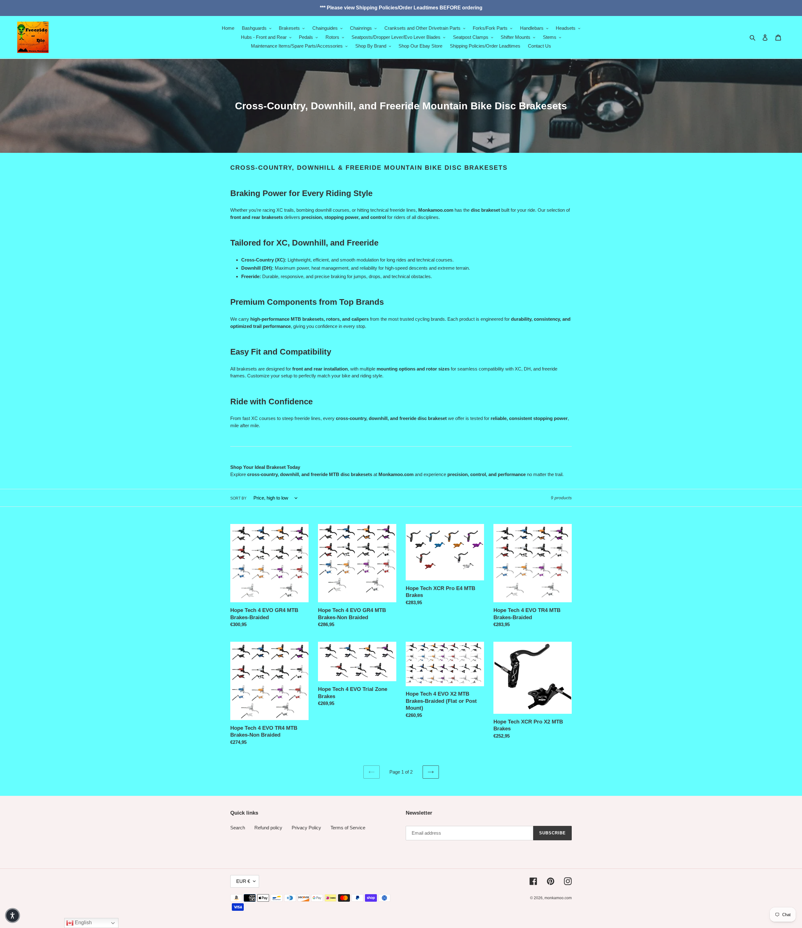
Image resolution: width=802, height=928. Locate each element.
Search (237, 827)
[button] (12, 915)
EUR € (243, 881)
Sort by (238, 498)
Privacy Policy (306, 827)
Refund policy (268, 827)
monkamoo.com (558, 898)
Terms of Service (348, 827)
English (83, 922)
